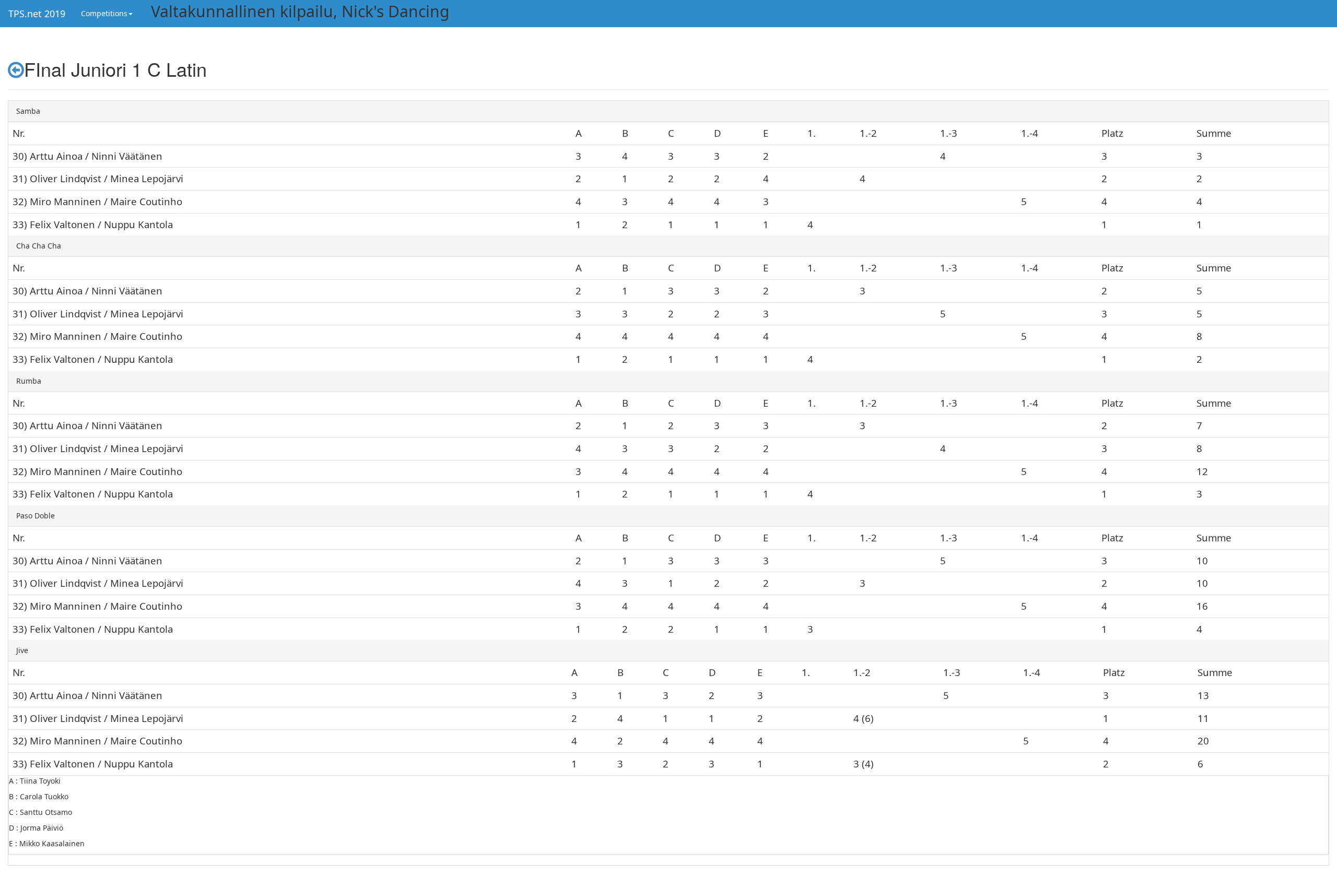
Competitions (104, 13)
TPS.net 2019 (36, 13)
